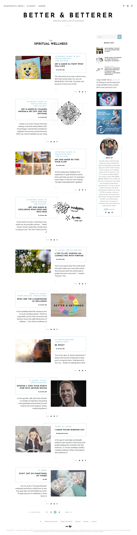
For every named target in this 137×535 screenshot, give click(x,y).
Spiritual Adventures (63, 58)
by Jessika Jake (60, 70)
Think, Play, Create (61, 60)
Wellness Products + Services (13, 6)
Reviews (43, 470)
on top (68, 526)
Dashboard (41, 6)
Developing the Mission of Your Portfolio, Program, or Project (113, 59)
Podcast (43, 380)
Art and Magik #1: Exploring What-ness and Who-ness (32, 209)
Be (74, 56)
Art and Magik (60, 56)
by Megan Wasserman (62, 433)
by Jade (45, 479)
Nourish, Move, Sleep (24, 296)
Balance (69, 56)
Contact (94, 521)
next (68, 512)
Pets (78, 56)
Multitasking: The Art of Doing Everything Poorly (112, 50)
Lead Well (61, 250)
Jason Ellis (116, 80)
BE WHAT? (59, 345)
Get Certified (31, 6)
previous (36, 512)
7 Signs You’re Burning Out (69, 430)
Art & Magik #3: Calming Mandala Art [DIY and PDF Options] (32, 111)
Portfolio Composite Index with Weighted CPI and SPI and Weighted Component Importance (112, 71)
